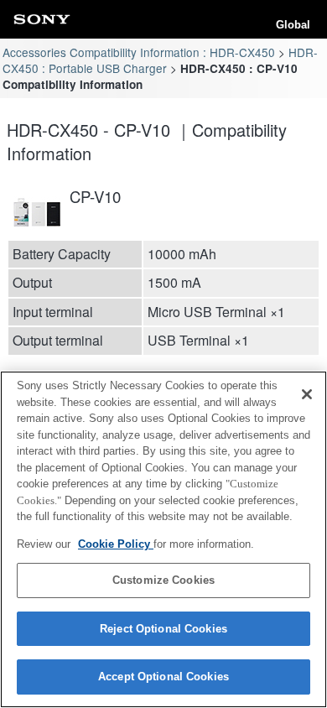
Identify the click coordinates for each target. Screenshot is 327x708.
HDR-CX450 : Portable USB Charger (160, 60)
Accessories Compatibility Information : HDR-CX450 (139, 52)
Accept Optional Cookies (163, 676)
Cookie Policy (115, 544)
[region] (163, 539)
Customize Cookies (163, 580)
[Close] (306, 394)
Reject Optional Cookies (163, 628)
